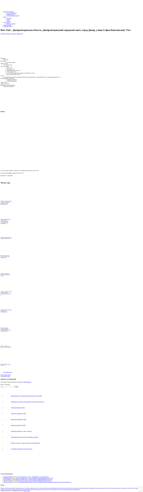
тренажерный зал (77, 489)
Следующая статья (5, 376)
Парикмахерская (92, 488)
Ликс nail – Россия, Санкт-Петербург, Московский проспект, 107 (35, 480)
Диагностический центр (19, 488)
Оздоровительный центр (84, 488)
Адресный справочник (16, 33)
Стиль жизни (7, 22)
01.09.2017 (3, 33)
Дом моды (41, 488)
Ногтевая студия (8, 372)
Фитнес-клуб (43, 489)
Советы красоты (11, 14)
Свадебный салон (137, 488)
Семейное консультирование (6, 489)
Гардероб (9, 18)
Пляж (106, 488)
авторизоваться (27, 382)
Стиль (8, 19)
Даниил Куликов (8, 482)
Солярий (13, 489)
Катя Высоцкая (7, 478)
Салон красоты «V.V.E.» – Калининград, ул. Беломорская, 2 (34, 476)
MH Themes (27, 490)
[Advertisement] (45, 46)
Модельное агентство (69, 488)
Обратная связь (7, 25)
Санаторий (129, 488)
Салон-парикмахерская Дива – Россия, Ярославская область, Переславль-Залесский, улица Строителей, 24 (44, 482)
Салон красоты (124, 488)
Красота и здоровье (8, 11)
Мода (5, 17)
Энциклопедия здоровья (13, 15)
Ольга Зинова (7, 479)
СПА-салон (109, 488)
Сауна (132, 488)
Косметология (55, 488)
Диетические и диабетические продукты (31, 488)
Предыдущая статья (6, 374)
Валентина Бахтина (9, 476)
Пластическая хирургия (100, 488)
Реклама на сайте (8, 26)
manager (8, 33)
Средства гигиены (37, 489)
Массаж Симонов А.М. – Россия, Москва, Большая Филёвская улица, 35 (34, 478)
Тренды (8, 21)
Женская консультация (48, 488)
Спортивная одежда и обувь (20, 489)
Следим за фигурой (11, 13)
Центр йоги (52, 489)
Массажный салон (61, 488)
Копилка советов (11, 23)
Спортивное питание (29, 489)
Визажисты (3, 488)
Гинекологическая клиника (10, 488)
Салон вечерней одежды (116, 488)
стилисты (72, 489)
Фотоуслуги (48, 489)
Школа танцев (67, 489)
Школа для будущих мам (59, 489)
